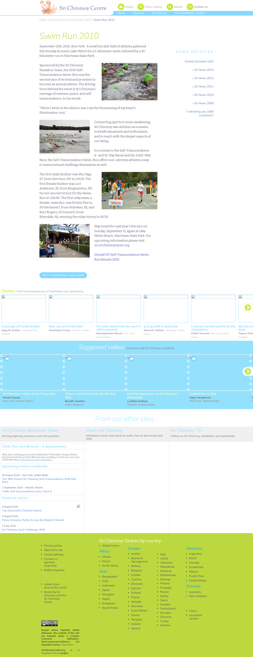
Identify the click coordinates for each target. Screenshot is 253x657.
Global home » (111, 545)
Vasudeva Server (50, 652)
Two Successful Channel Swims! (21, 510)
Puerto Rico (196, 576)
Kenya (106, 561)
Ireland (135, 628)
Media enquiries (54, 570)
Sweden (165, 604)
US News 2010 (81, 20)
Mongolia (108, 594)
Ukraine (165, 625)
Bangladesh (109, 576)
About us (138, 13)
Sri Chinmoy (159, 13)
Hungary (136, 619)
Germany (137, 606)
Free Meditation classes (189, 13)
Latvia (164, 558)
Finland (136, 592)
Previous (48, 285)
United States (197, 580)
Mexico (193, 571)
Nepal (106, 599)
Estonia (136, 588)
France (135, 597)
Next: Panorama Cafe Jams (63, 275)
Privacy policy (53, 545)
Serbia (164, 596)
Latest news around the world (55, 585)
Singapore (108, 603)
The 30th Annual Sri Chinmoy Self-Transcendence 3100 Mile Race (39, 480)
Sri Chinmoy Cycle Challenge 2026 (23, 529)
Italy (163, 554)
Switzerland (168, 608)
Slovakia (165, 612)
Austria (135, 553)
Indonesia (108, 585)
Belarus (136, 566)
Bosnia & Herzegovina (139, 559)
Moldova (166, 571)
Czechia (136, 579)
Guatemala (196, 567)
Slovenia (165, 617)
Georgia (136, 601)
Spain (164, 600)
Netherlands (168, 575)
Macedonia (167, 566)
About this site (53, 550)
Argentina (195, 553)
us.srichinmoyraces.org (111, 245)
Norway (165, 579)
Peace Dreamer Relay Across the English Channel (33, 520)
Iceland (135, 624)
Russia (164, 591)
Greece (135, 615)
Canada (194, 562)
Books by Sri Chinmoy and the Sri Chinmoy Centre (55, 597)
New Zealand (197, 596)
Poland (164, 583)
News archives (59, 20)
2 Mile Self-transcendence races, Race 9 (27, 491)
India (105, 581)
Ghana (106, 556)
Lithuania (166, 562)
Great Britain (139, 610)
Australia (195, 592)
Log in (193, 610)
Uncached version (195, 616)
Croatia (136, 575)
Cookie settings (54, 554)
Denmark (137, 584)
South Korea (110, 607)
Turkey (164, 621)
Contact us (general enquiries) (51, 562)
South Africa (110, 565)
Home (121, 13)
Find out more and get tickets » (36, 459)
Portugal (165, 587)
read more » (67, 644)
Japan (106, 590)
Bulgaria (136, 570)
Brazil (193, 558)
